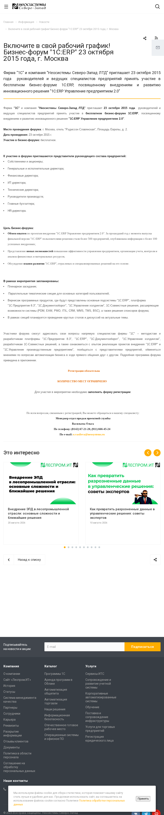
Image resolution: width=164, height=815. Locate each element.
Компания (11, 666)
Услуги (90, 666)
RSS (156, 38)
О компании (11, 673)
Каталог (50, 666)
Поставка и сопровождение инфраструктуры (97, 717)
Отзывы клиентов (15, 741)
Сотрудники (11, 713)
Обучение (92, 707)
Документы (11, 747)
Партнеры (10, 707)
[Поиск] (157, 7)
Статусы (9, 691)
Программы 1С (54, 673)
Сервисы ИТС (94, 673)
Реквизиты (11, 725)
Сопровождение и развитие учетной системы (98, 683)
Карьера (9, 719)
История (9, 685)
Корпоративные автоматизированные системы (100, 697)
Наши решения (54, 709)
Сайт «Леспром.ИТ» (17, 679)
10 (99, 547)
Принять (143, 798)
